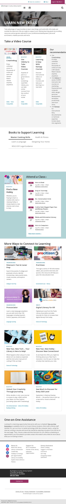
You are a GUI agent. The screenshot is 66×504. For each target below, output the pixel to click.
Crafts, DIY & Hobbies (23, 406)
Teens (12, 102)
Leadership (14, 451)
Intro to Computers (41, 225)
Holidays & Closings (17, 453)
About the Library (16, 447)
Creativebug (11, 60)
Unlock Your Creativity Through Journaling (15, 390)
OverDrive (44, 451)
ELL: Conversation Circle (43, 199)
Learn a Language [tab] (19, 142)
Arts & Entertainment (11, 406)
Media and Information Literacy (45, 217)
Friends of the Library (32, 449)
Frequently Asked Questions (46, 456)
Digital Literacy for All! (45, 307)
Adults (8, 102)
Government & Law (40, 283)
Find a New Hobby (12, 190)
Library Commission (17, 449)
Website (38, 305)
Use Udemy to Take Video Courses (25, 64)
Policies (13, 462)
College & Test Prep (11, 283)
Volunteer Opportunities (30, 452)
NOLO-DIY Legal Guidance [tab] (22, 146)
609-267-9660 (14, 475)
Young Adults (9, 104)
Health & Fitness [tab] (41, 137)
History (48, 283)
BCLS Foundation (31, 447)
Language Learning (11, 321)
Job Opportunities (16, 455)
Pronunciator (12, 307)
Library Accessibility (17, 458)
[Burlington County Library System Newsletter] (7, 456)
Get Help (43, 453)
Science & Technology (41, 321)
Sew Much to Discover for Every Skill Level (46, 390)
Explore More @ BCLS (17, 460)
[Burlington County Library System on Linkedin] (7, 452)
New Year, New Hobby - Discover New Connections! (47, 350)
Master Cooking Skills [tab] (20, 137)
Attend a (35, 177)
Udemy (56, 78)
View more (34, 234)
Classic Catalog (45, 447)
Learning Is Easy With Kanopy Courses (39, 64)
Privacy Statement (29, 491)
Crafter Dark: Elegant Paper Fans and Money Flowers (46, 208)
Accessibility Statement (43, 491)
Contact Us (19, 481)
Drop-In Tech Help (41, 191)
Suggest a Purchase (47, 449)
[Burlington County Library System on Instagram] (7, 449)
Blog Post (24, 57)
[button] (34, 2)
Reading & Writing (10, 408)
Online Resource (8, 57)
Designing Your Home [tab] (41, 142)
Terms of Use (19, 491)
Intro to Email (39, 182)
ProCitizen (40, 265)
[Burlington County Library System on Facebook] (7, 446)
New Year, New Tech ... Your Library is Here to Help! (17, 350)
